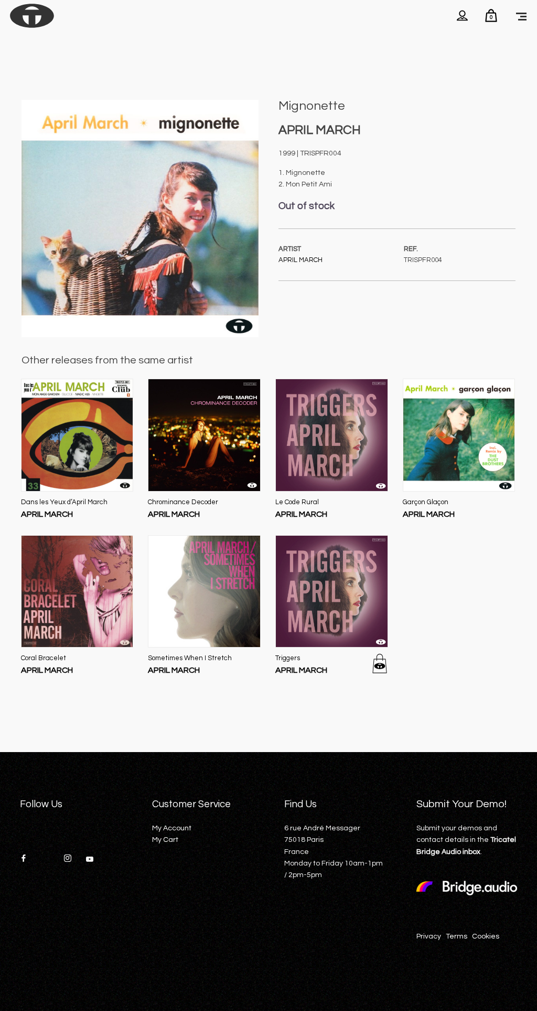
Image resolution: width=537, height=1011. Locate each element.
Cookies (485, 936)
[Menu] (521, 16)
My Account (171, 828)
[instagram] (71, 859)
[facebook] (27, 859)
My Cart (165, 839)
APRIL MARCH (300, 260)
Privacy (428, 936)
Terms (456, 936)
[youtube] (89, 863)
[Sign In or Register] (462, 16)
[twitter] (49, 859)
